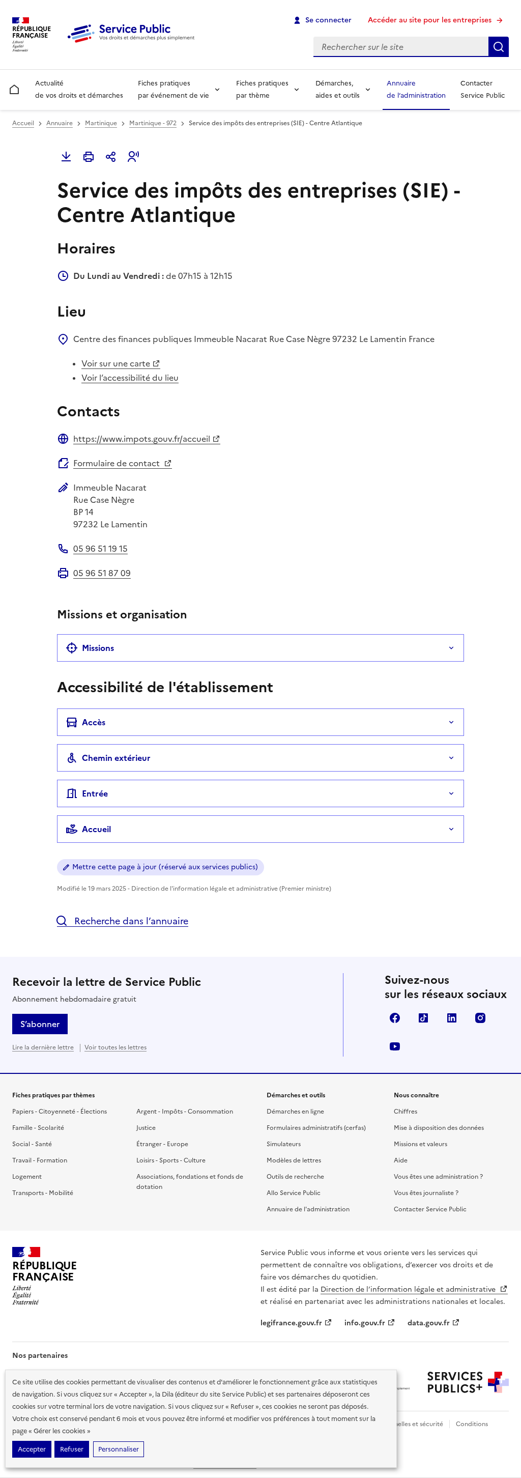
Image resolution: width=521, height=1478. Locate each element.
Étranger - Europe (162, 1144)
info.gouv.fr (364, 1323)
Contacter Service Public (482, 89)
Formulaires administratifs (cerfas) (316, 1127)
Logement (27, 1176)
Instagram (480, 1018)
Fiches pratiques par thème (262, 89)
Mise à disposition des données (439, 1127)
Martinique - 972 (153, 123)
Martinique (101, 123)
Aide (401, 1160)
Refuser (71, 1449)
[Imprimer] (88, 157)
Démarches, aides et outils (337, 89)
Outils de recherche (295, 1176)
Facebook (395, 1018)
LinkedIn (452, 1018)
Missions (98, 648)
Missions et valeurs (420, 1144)
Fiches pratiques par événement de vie (173, 89)
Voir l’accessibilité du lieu (130, 378)
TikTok (423, 1018)
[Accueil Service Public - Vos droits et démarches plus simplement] (133, 43)
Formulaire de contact (117, 463)
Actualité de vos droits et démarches (79, 89)
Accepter (32, 1449)
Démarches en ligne (295, 1111)
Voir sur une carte (115, 363)
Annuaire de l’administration (416, 89)
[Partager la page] (111, 157)
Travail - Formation (39, 1160)
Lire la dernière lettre (43, 1047)
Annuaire (59, 123)
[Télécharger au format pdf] (66, 157)
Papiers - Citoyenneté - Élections (59, 1111)
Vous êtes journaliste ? (426, 1193)
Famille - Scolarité (38, 1127)
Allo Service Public (294, 1193)
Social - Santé (32, 1144)
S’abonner (40, 1024)
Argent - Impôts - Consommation (184, 1111)
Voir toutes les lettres (115, 1047)
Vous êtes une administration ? (438, 1176)
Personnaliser (118, 1449)
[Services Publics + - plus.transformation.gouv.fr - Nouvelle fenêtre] (468, 1382)
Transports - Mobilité (42, 1193)
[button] (133, 157)
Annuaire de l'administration (308, 1209)
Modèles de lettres (294, 1160)
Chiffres (405, 1111)
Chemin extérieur (116, 758)
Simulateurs (284, 1144)
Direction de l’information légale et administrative (409, 1289)
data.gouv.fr (429, 1323)
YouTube (395, 1046)
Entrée (95, 793)
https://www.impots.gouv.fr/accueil (141, 439)
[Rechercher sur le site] (498, 47)
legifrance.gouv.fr (291, 1323)
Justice (146, 1127)
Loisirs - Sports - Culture (171, 1160)
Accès (93, 722)
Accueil (23, 123)
